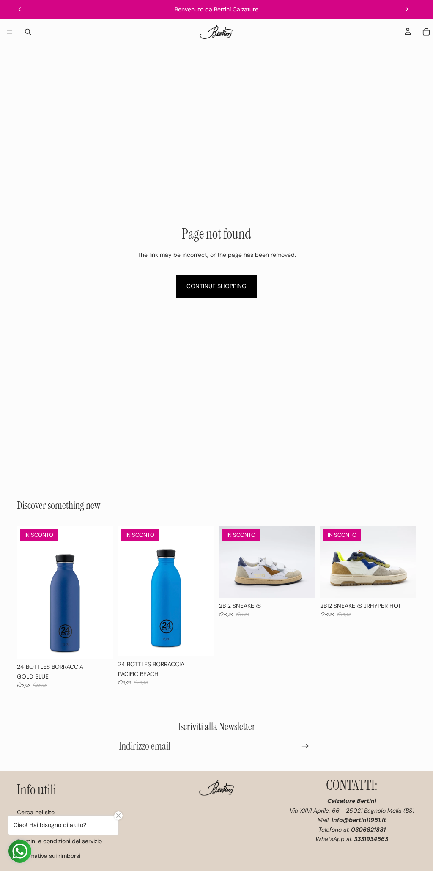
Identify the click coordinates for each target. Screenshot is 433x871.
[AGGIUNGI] (99, 645)
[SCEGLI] (302, 584)
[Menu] (9, 31)
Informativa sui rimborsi (48, 856)
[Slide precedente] (20, 9)
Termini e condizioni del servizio (59, 841)
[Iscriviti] (305, 746)
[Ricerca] (28, 31)
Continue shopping (216, 286)
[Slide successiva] (406, 9)
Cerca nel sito (36, 812)
